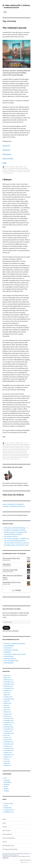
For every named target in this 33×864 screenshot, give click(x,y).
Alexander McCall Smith (8, 571)
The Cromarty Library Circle (11, 558)
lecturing (7, 780)
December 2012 (8, 748)
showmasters (6, 457)
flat (6, 451)
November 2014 (9, 729)
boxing (14, 446)
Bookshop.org (7, 154)
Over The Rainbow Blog (11, 660)
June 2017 (7, 707)
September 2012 (9, 754)
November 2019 (9, 688)
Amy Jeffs (6, 579)
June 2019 (7, 692)
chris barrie (21, 446)
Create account (8, 803)
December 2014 (8, 727)
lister (25, 451)
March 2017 (7, 712)
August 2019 (8, 690)
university (11, 171)
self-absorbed (22, 455)
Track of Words (8, 656)
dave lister (27, 447)
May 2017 (7, 709)
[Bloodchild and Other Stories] (28, 583)
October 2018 (8, 697)
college (27, 446)
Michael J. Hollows (9, 166)
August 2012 (8, 757)
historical (17, 168)
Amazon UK (6, 145)
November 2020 (9, 682)
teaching (20, 457)
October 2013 (8, 746)
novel (16, 170)
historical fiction (24, 168)
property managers (22, 454)
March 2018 (7, 703)
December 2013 (8, 742)
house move (14, 451)
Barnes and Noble (8, 158)
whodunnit (20, 171)
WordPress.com (9, 812)
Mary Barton (7, 564)
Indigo (5, 162)
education (15, 449)
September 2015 (9, 722)
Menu (5, 12)
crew (23, 447)
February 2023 (8, 679)
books (4, 168)
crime (7, 168)
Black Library (23, 444)
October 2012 (8, 752)
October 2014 (8, 731)
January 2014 (8, 739)
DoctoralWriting (9, 645)
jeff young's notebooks (11, 650)
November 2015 (9, 720)
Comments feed (9, 810)
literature (5, 170)
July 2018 (7, 701)
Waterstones (6, 150)
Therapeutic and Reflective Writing (14, 530)
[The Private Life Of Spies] (28, 571)
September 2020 (9, 684)
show (27, 455)
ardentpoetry (8, 648)
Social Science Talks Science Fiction (15, 654)
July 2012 (7, 759)
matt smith (10, 452)
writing (25, 171)
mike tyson (16, 452)
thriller (6, 171)
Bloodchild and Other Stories (12, 582)
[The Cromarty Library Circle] (28, 559)
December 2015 (8, 718)
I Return (7, 179)
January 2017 (8, 714)
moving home (23, 452)
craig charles (18, 447)
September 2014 (9, 733)
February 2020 (8, 686)
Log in (6, 805)
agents (4, 444)
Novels (5, 827)
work (4, 459)
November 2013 (9, 744)
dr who (10, 449)
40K (5, 778)
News (25, 166)
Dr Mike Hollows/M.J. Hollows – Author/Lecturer (16, 6)
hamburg (11, 168)
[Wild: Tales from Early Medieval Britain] (28, 576)
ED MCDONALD (8, 663)
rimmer (8, 455)
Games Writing (7, 834)
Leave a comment (8, 173)
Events (5, 842)
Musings (6, 784)
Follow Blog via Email (12, 609)
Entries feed (7, 807)
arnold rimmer (16, 444)
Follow (6, 628)
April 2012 (7, 763)
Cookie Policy (5, 857)
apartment (9, 444)
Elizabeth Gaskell (7, 565)
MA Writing (7, 782)
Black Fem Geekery (10, 658)
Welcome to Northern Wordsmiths (14, 643)
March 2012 (7, 765)
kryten (22, 451)
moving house (6, 454)
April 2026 (7, 677)
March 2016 (7, 716)
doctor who (5, 449)
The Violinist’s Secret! (14, 28)
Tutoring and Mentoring (10, 849)
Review (6, 788)
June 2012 (7, 761)
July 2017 (6, 705)
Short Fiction (6, 830)
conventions (12, 447)
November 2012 (9, 750)
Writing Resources (8, 845)
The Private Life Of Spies (10, 570)
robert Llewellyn (14, 455)
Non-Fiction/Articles (9, 838)
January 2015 (8, 724)
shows (11, 457)
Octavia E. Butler (7, 584)
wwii (28, 171)
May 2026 (7, 675)
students (15, 457)
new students (13, 454)
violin (15, 171)
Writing (6, 791)
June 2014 (7, 735)
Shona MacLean (7, 560)
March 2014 (7, 737)
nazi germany (11, 170)
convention (5, 447)
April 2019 (7, 694)
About (4, 819)
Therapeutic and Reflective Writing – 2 (16, 528)
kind (19, 451)
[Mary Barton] (28, 565)
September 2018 (9, 699)
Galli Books (7, 652)
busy (17, 446)
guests (9, 451)
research (20, 170)
